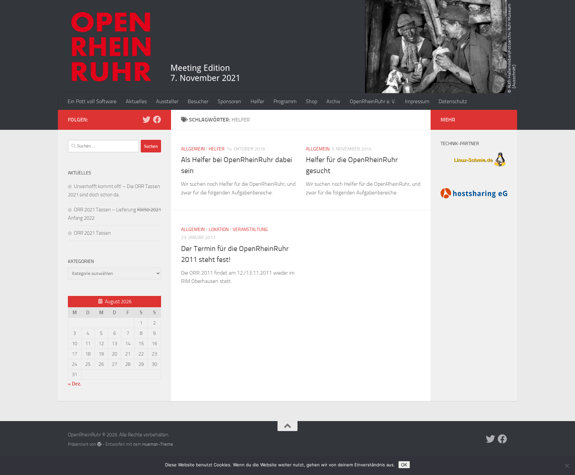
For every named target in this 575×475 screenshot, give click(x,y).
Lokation (219, 229)
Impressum (417, 101)
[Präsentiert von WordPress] (99, 444)
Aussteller (167, 101)
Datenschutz (453, 101)
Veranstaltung (250, 229)
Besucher (198, 101)
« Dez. (75, 384)
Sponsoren (229, 101)
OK (404, 464)
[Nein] (566, 465)
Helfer (257, 101)
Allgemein (193, 149)
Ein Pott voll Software (92, 101)
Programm (285, 101)
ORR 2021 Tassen (92, 233)
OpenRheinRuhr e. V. (373, 101)
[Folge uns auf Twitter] (146, 119)
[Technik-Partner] (474, 167)
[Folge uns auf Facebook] (157, 119)
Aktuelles (136, 101)
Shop (311, 101)
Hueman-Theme (157, 444)
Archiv (333, 101)
